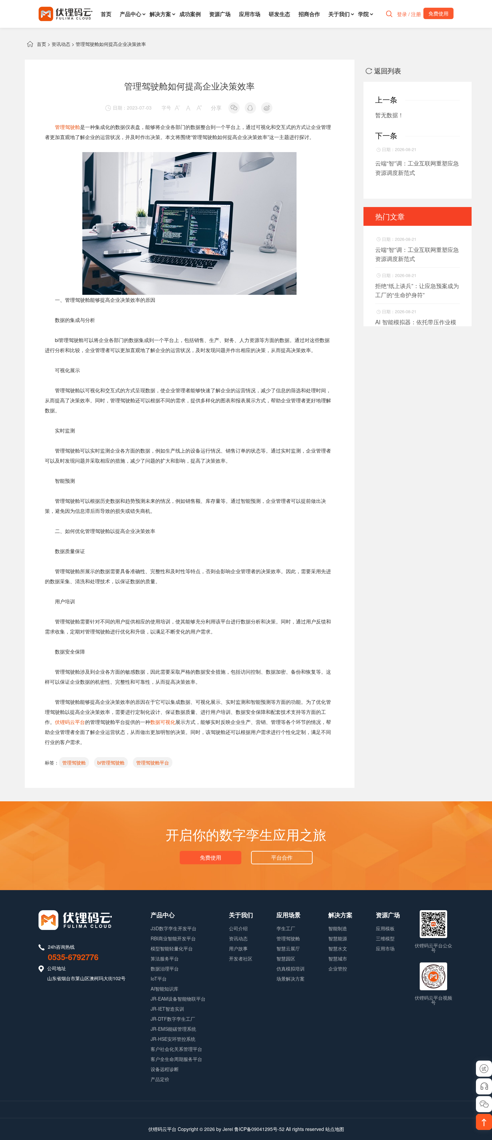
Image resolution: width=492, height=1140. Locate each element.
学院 (363, 14)
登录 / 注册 (409, 13)
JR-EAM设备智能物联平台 (178, 998)
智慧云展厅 (288, 948)
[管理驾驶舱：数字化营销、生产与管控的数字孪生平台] (189, 156)
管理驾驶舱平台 (152, 762)
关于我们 (339, 14)
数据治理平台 (165, 968)
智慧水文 (337, 948)
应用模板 (385, 928)
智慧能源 (337, 938)
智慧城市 (337, 958)
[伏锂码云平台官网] (65, 14)
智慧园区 (285, 958)
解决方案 (160, 14)
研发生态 (279, 14)
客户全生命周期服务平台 (176, 1059)
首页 (106, 14)
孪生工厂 (285, 928)
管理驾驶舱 (67, 126)
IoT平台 (159, 978)
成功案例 (190, 14)
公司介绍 (238, 928)
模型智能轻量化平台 (172, 948)
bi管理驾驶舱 (111, 762)
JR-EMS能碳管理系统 (173, 1028)
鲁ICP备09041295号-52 (259, 1129)
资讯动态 (61, 44)
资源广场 (220, 14)
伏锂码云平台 (70, 721)
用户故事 (238, 948)
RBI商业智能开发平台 (173, 938)
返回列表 (383, 70)
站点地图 (334, 1129)
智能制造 (337, 928)
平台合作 (282, 857)
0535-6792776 (73, 956)
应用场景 (288, 915)
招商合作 (309, 14)
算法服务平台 (165, 958)
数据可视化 (162, 721)
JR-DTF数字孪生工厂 (173, 1018)
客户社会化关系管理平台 (176, 1049)
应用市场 (249, 14)
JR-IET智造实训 (167, 1008)
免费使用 (210, 857)
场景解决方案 (290, 978)
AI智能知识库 (164, 988)
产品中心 (130, 14)
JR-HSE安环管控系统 (173, 1038)
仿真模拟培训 (290, 968)
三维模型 (385, 938)
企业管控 (337, 968)
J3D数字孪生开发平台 (173, 928)
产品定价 (160, 1079)
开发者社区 (240, 958)
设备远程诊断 (165, 1069)
